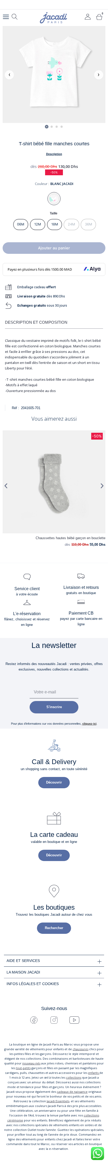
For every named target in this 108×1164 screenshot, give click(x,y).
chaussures (80, 1049)
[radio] (20, 224)
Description (54, 154)
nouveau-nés (31, 1063)
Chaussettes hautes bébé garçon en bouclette (70, 538)
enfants (93, 1073)
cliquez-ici (89, 723)
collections (73, 1077)
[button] (6, 486)
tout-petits (23, 1068)
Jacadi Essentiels (58, 1101)
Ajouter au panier (54, 248)
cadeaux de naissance (72, 1092)
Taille (53, 213)
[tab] (46, 126)
